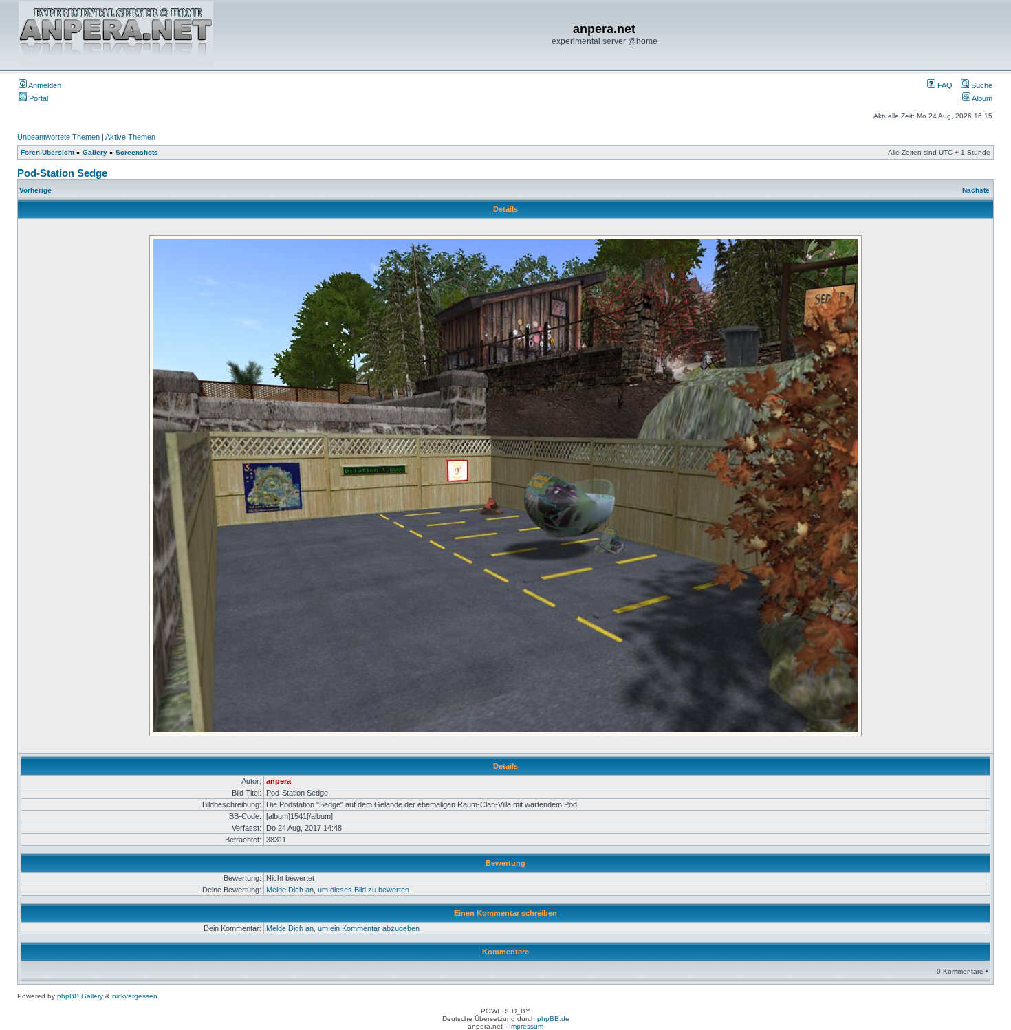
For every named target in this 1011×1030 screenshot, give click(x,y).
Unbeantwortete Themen (58, 137)
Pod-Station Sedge (62, 173)
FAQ (944, 85)
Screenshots (137, 152)
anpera (278, 781)
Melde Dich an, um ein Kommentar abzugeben (343, 928)
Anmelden (44, 85)
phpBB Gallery (80, 996)
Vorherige (35, 190)
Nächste (976, 190)
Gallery (95, 152)
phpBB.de (553, 1018)
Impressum (526, 1026)
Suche (980, 85)
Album (981, 98)
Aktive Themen (130, 137)
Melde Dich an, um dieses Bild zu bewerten (337, 890)
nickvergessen (134, 996)
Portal (37, 98)
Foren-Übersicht (47, 152)
